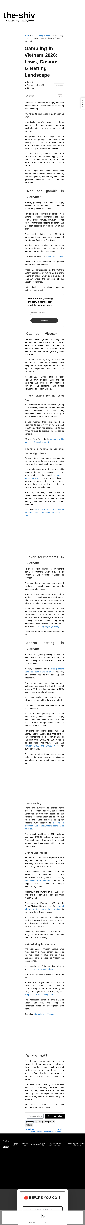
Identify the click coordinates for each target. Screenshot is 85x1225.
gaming (39, 1122)
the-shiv (19, 15)
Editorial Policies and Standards (55, 1144)
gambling (30, 1122)
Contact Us (25, 1144)
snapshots (49, 1122)
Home (27, 36)
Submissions (35, 1144)
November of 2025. (54, 256)
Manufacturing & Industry (42, 36)
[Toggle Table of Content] (58, 96)
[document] (42, 1207)
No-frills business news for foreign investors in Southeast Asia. (19, 21)
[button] (83, 103)
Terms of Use (15, 1144)
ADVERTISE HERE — (35, 1223)
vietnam (29, 1125)
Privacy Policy (42, 1144)
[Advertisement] (44, 535)
